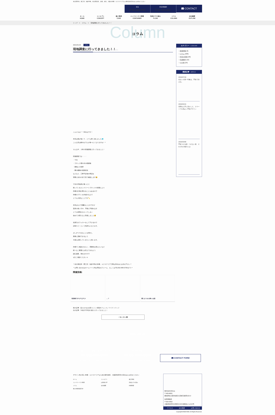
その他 (182, 62)
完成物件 (183, 60)
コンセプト (104, 379)
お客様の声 (104, 382)
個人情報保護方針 (78, 388)
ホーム (75, 379)
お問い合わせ (195, 408)
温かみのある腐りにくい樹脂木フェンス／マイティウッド (99, 308)
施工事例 (131, 379)
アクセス (170, 408)
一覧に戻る (122, 317)
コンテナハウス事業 (79, 382)
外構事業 (131, 385)
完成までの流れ (133, 382)
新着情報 (183, 51)
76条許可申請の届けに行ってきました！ (94, 310)
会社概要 (103, 385)
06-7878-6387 (137, 355)
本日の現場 (183, 57)
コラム (86, 45)
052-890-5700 (94, 355)
